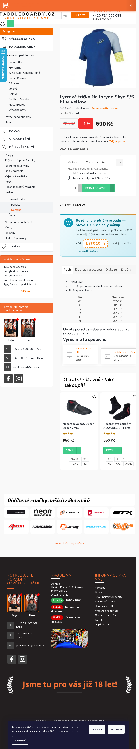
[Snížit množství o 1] (80, 190)
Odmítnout (96, 729)
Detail (70, 450)
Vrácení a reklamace (107, 611)
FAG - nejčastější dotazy (108, 597)
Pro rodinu (14, 68)
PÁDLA (16, 131)
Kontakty (100, 588)
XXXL (128, 464)
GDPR (98, 620)
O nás (98, 592)
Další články (27, 291)
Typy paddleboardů (15, 267)
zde (75, 731)
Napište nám (102, 624)
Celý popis (115, 141)
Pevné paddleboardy (18, 117)
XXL (118, 464)
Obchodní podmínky (106, 615)
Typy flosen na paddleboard (20, 284)
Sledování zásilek (105, 601)
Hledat (80, 15)
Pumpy (9, 155)
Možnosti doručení (101, 173)
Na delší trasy (17, 78)
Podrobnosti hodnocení (105, 108)
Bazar (8, 122)
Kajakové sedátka (16, 176)
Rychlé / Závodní (18, 99)
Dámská (16, 210)
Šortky (12, 215)
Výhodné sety (17, 110)
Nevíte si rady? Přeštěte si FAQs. (91, 178)
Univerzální (15, 62)
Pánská (15, 205)
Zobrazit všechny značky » (69, 543)
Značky (14, 247)
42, (85, 464)
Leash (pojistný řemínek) (20, 187)
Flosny (9, 182)
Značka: (70, 113)
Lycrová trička (16, 199)
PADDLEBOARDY (25, 47)
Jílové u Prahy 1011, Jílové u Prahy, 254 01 (67, 589)
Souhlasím (116, 729)
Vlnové (12, 89)
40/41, (74, 464)
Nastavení (20, 740)
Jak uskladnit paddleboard (19, 280)
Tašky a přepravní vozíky (20, 161)
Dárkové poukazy (15, 238)
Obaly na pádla (14, 171)
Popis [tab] (67, 269)
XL (109, 464)
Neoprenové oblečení (18, 222)
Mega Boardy (16, 105)
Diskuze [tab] (111, 269)
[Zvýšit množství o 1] (80, 186)
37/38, (74, 459)
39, (85, 459)
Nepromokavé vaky (17, 166)
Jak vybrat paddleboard (17, 271)
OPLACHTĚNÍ (21, 139)
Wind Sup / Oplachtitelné (24, 73)
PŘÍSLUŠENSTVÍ (24, 147)
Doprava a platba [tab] (88, 269)
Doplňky (10, 233)
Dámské (13, 84)
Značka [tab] (126, 269)
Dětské (13, 94)
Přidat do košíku (96, 188)
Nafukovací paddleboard (20, 55)
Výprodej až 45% (25, 39)
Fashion (9, 192)
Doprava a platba (105, 606)
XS (109, 459)
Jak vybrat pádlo (13, 275)
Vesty (8, 227)
